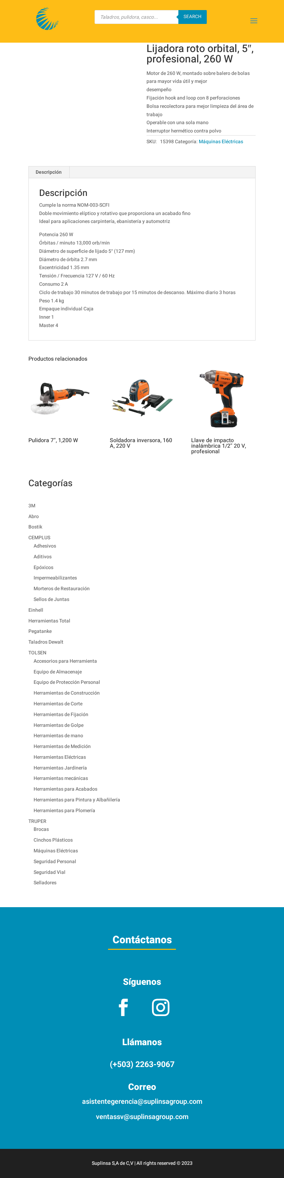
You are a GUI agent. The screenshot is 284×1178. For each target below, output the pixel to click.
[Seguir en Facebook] (123, 1007)
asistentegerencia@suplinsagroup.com (142, 1102)
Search (193, 16)
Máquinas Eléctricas (221, 141)
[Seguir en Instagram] (160, 1007)
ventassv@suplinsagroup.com (142, 1117)
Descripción (49, 172)
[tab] (49, 172)
